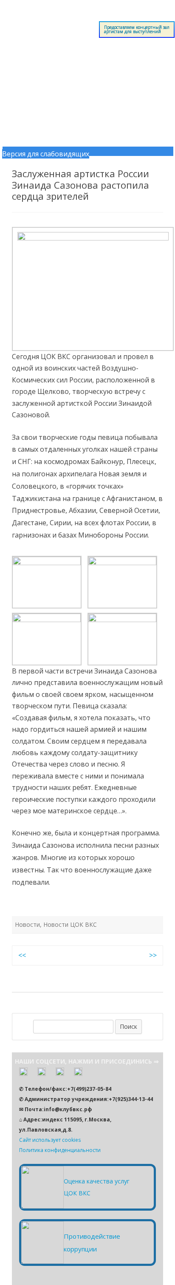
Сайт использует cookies (50, 1139)
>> (153, 955)
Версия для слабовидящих (45, 154)
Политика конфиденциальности (60, 1150)
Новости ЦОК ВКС (70, 924)
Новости (27, 924)
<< (22, 955)
